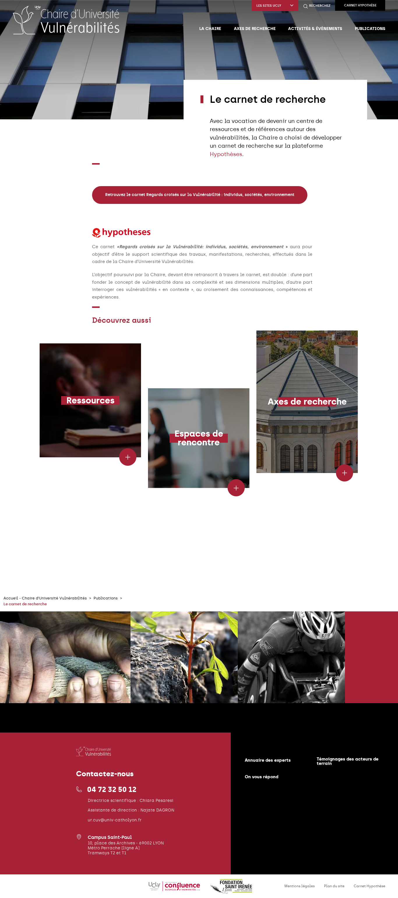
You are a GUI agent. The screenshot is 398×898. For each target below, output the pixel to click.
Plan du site (334, 886)
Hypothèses (226, 154)
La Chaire (210, 28)
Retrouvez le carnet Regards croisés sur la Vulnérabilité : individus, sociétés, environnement (199, 194)
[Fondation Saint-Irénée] (231, 889)
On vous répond (261, 776)
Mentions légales (299, 886)
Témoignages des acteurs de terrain (347, 761)
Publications (370, 28)
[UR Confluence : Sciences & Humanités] (175, 889)
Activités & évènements (315, 28)
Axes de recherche (255, 28)
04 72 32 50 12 (111, 789)
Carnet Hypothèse (360, 5)
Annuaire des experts (268, 760)
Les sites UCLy (268, 6)
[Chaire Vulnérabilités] (66, 19)
